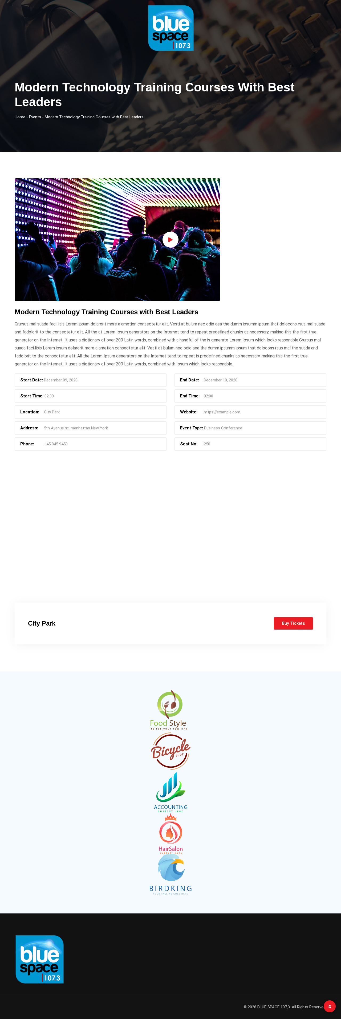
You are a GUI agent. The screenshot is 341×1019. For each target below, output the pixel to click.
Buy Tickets (293, 623)
